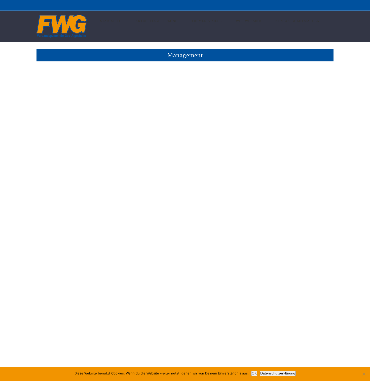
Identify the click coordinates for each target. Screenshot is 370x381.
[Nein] (363, 373)
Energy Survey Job (110, 198)
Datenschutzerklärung (277, 373)
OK (254, 373)
